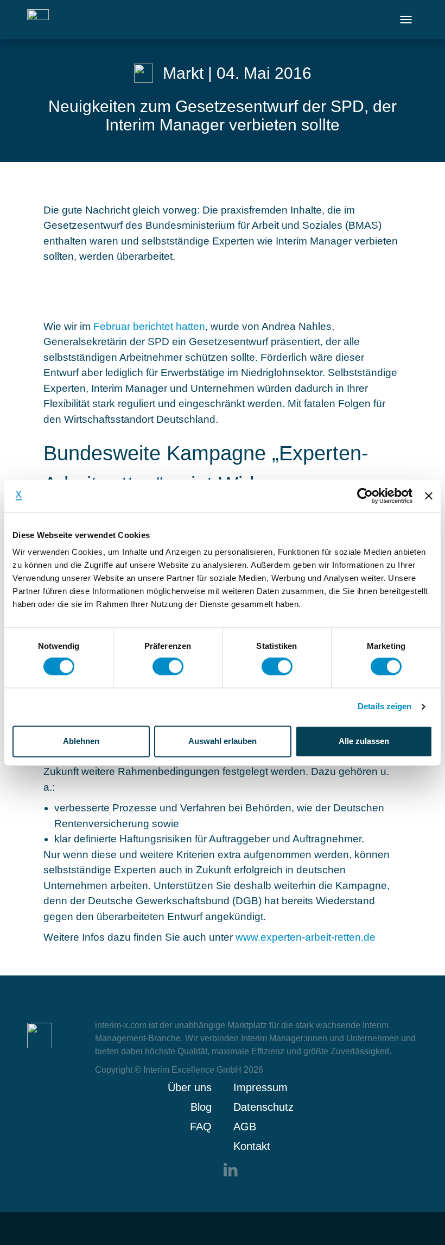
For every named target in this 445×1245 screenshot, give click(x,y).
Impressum (260, 1087)
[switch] (167, 666)
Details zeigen (384, 706)
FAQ (201, 1127)
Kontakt (251, 1146)
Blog (201, 1107)
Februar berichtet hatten (149, 326)
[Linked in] (231, 1169)
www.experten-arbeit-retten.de (307, 937)
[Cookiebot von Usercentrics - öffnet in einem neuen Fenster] (364, 495)
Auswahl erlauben (222, 741)
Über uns (190, 1087)
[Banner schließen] (429, 495)
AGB (244, 1127)
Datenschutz (263, 1107)
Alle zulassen (364, 741)
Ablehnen (81, 741)
